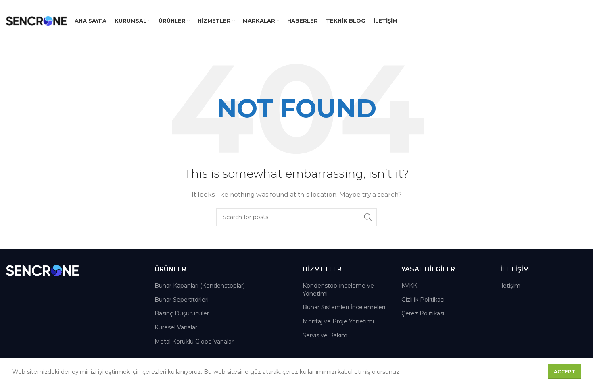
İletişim (510, 285)
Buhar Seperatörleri (182, 299)
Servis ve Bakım (325, 335)
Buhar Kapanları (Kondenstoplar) (200, 285)
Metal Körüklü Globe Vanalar (194, 341)
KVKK (409, 285)
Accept (564, 371)
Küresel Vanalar (176, 327)
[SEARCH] (368, 217)
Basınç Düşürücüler (182, 313)
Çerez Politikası (422, 313)
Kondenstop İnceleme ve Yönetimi (338, 289)
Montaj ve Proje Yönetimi (338, 321)
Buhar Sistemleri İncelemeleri (344, 307)
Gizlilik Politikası (423, 299)
